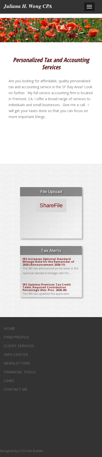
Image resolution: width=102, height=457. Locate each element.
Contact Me (15, 389)
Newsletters (17, 363)
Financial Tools (20, 371)
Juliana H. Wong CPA (28, 6)
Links (9, 380)
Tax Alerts (51, 250)
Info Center (16, 354)
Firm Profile (16, 336)
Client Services (19, 345)
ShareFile (51, 205)
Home (9, 328)
